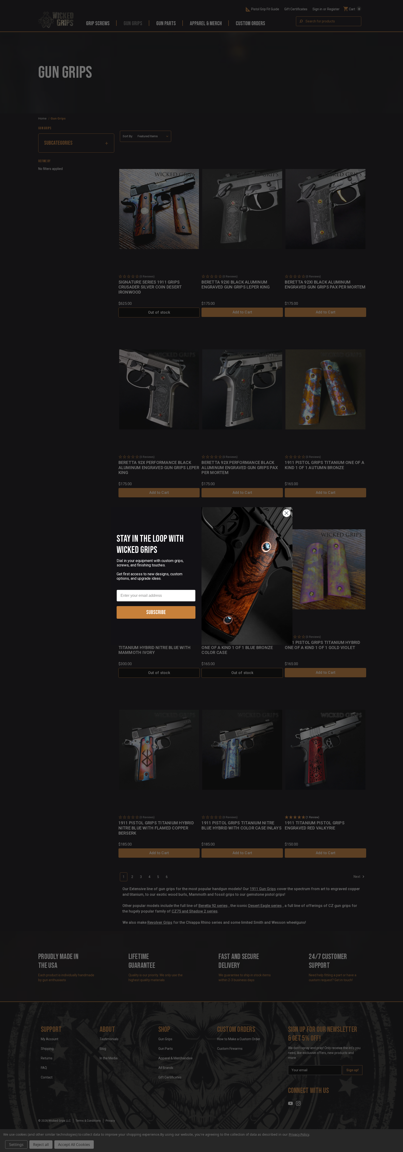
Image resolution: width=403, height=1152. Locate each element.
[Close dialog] (286, 513)
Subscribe (156, 612)
